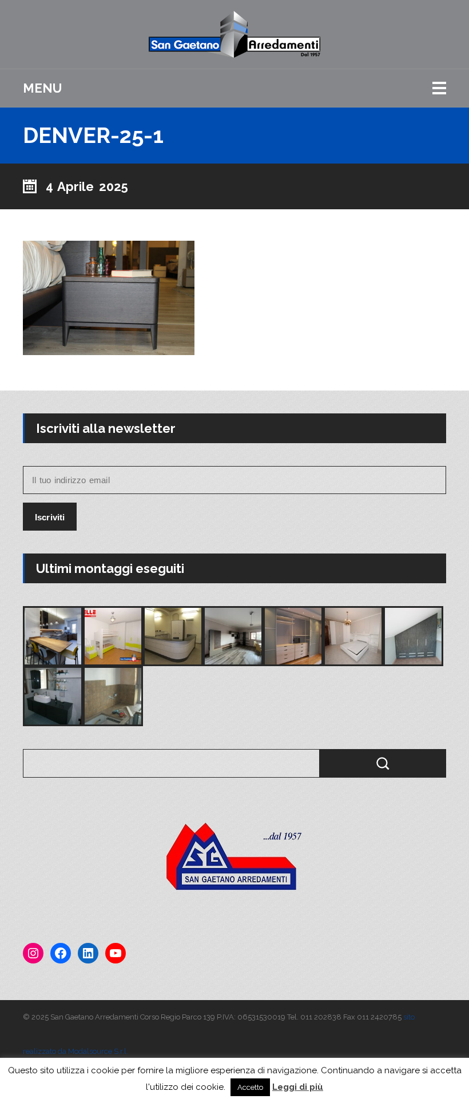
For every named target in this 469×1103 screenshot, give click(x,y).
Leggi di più (297, 1087)
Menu (42, 88)
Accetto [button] (250, 1087)
